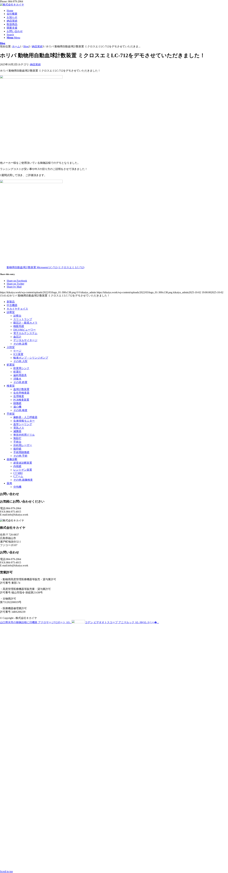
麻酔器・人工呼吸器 (25, 417)
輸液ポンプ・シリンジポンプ (30, 357)
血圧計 (17, 336)
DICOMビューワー (24, 329)
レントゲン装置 (22, 469)
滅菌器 (17, 431)
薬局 (9, 483)
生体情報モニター (24, 420)
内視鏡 (17, 466)
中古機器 (12, 305)
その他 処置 (20, 382)
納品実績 (35, 64)
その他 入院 (20, 361)
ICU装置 (18, 354)
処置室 (11, 364)
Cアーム (18, 476)
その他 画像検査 (23, 479)
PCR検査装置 (21, 399)
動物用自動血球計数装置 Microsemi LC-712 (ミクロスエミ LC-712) (45, 267)
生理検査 (18, 396)
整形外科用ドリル (24, 434)
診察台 (17, 315)
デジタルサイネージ (25, 340)
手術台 (17, 441)
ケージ (17, 350)
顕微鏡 (17, 403)
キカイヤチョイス (17, 308)
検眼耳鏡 (18, 326)
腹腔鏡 (17, 448)
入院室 (11, 347)
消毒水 (17, 378)
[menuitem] (117, 10)
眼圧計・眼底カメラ (25, 322)
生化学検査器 (21, 392)
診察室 (11, 312)
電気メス (18, 427)
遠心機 (17, 406)
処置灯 (17, 371)
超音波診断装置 (22, 462)
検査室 (11, 385)
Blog (2, 43)
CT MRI (18, 473)
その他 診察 (20, 343)
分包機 (17, 486)
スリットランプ (22, 319)
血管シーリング (22, 424)
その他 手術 (20, 455)
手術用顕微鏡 (21, 452)
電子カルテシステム (25, 333)
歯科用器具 (20, 375)
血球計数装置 (21, 389)
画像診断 (12, 459)
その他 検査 (20, 410)
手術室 (11, 413)
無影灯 (17, 438)
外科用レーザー (22, 445)
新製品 (11, 301)
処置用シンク (21, 368)
